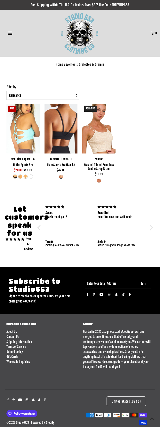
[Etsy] (130, 295)
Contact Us (12, 337)
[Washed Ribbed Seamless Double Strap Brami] (99, 128)
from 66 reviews (28, 244)
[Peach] (31, 177)
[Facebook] (87, 295)
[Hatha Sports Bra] (23, 128)
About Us (11, 332)
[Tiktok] (123, 295)
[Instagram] (109, 295)
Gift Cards (12, 357)
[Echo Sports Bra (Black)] (61, 128)
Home (59, 64)
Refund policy (14, 352)
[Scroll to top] (151, 418)
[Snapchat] (116, 295)
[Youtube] (101, 295)
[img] (14, 239)
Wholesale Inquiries (18, 362)
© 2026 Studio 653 (17, 423)
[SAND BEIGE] (99, 181)
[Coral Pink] (26, 177)
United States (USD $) (126, 401)
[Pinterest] (94, 295)
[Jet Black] (15, 177)
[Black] (61, 177)
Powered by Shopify (42, 423)
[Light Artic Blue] (20, 177)
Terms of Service (16, 347)
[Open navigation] (18, 33)
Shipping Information (19, 342)
